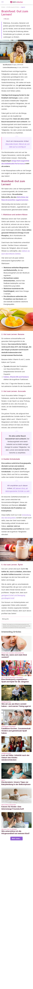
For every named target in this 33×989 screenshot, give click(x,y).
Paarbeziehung (6, 702)
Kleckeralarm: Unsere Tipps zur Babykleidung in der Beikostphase (16, 783)
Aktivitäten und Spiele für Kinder (12, 677)
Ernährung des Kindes (13, 7)
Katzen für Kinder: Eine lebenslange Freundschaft (12, 808)
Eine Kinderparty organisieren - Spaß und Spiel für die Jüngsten (15, 680)
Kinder (3, 7)
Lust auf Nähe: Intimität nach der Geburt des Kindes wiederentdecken (15, 757)
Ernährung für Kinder (8, 726)
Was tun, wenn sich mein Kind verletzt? (14, 656)
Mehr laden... (16, 838)
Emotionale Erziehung (8, 804)
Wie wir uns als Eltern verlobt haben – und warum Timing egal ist (16, 705)
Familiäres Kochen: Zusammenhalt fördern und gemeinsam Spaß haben (16, 730)
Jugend (23, 7)
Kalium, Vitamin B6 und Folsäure (16, 377)
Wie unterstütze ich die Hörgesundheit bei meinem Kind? (15, 832)
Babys (3, 780)
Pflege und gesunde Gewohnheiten (12, 653)
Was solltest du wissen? (9, 829)
